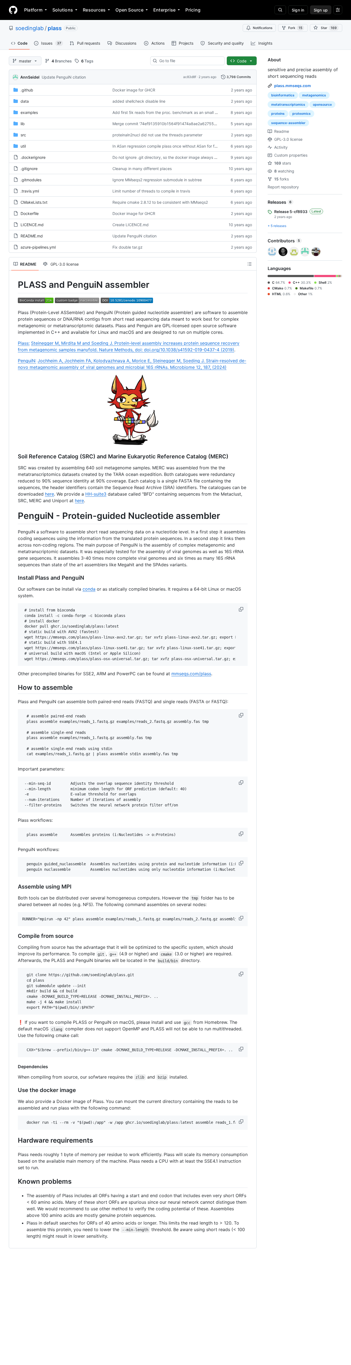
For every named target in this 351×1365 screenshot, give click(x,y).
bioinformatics (283, 95)
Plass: (24, 343)
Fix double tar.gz (127, 247)
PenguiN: (27, 360)
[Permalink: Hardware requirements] (14, 1140)
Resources (94, 10)
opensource (322, 104)
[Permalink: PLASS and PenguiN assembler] (14, 285)
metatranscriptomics (288, 104)
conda (89, 589)
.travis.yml (30, 191)
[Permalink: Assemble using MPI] (14, 886)
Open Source (129, 10)
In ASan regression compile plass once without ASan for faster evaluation (177, 146)
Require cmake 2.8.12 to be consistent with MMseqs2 (160, 202)
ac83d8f (189, 77)
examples (29, 112)
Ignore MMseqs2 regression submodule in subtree (157, 179)
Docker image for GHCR (133, 90)
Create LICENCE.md (130, 224)
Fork (295, 28)
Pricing (192, 10)
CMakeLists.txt (34, 202)
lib (23, 123)
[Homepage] (13, 9)
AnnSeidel (29, 77)
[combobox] (189, 61)
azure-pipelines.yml (38, 247)
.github (27, 90)
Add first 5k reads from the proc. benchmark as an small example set (174, 112)
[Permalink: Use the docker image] (14, 1090)
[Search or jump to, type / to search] (280, 9)
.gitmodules (31, 179)
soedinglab (29, 28)
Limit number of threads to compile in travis (151, 191)
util (23, 146)
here (49, 494)
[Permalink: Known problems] (14, 1181)
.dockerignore (33, 157)
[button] (241, 609)
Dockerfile (30, 213)
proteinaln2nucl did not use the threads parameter (157, 135)
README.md (32, 236)
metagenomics (314, 95)
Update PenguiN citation (64, 77)
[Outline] (249, 264)
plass (55, 28)
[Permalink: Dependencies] (14, 1066)
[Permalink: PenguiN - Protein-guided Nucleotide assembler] (14, 516)
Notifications (262, 28)
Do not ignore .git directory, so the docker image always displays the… (175, 157)
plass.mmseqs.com (292, 85)
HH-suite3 (95, 494)
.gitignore (29, 168)
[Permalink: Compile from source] (14, 936)
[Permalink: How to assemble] (14, 687)
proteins (278, 113)
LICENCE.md (32, 224)
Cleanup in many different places (142, 168)
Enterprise (164, 10)
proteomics (301, 113)
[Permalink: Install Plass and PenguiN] (14, 578)
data (25, 101)
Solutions (62, 10)
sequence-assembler (288, 123)
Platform (33, 10)
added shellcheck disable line (138, 101)
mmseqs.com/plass (191, 673)
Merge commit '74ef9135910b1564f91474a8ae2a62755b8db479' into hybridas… (185, 123)
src (23, 135)
